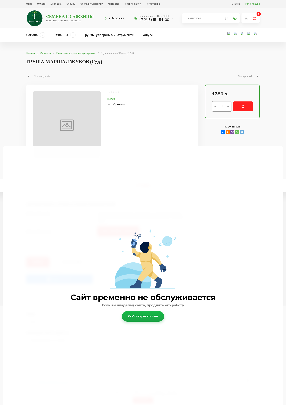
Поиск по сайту (132, 3)
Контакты (113, 3)
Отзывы (71, 3)
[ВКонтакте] (223, 132)
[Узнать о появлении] (243, 106)
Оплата (41, 3)
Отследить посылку (91, 3)
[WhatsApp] (237, 132)
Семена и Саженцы (70, 17)
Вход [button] (237, 3)
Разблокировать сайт (143, 316)
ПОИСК (111, 99)
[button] (172, 18)
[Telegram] (242, 132)
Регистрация (153, 3)
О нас (29, 3)
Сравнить (119, 104)
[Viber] (232, 132)
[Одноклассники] (228, 132)
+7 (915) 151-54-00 (154, 20)
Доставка (56, 3)
